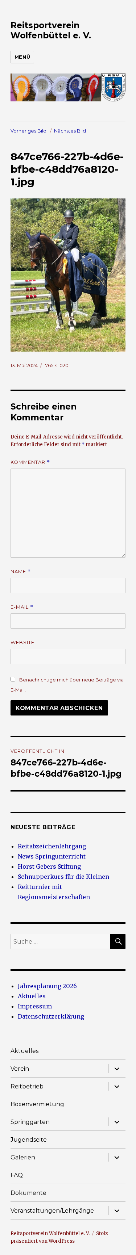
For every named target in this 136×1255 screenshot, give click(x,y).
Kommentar (30, 462)
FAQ (17, 1175)
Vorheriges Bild (28, 131)
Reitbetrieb (27, 1086)
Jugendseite (29, 1139)
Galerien (23, 1157)
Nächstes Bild (70, 131)
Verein (20, 1068)
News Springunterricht (52, 856)
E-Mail (22, 607)
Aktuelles (32, 996)
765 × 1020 (57, 365)
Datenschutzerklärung (51, 1016)
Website (22, 642)
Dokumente (28, 1192)
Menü (22, 57)
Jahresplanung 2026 (47, 986)
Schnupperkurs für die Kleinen (63, 876)
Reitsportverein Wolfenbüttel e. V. (51, 30)
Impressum (35, 1006)
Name (21, 571)
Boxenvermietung (37, 1104)
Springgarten (30, 1121)
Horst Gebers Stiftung (49, 866)
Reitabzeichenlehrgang (52, 846)
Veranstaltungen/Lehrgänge (52, 1210)
